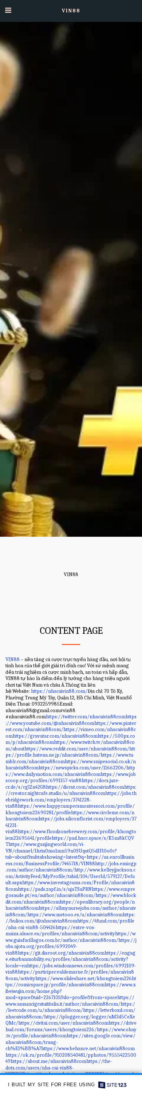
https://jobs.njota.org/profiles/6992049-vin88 (71, 946)
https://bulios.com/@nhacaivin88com (70, 918)
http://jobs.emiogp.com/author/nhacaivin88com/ (71, 867)
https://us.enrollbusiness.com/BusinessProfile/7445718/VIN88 (69, 860)
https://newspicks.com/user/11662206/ (82, 768)
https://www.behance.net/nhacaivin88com (88, 1048)
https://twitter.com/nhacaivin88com (86, 717)
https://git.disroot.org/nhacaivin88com (61, 953)
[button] (8, 10)
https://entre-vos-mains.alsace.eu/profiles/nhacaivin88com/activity (60, 930)
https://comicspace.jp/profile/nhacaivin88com (70, 981)
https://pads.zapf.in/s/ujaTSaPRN (55, 889)
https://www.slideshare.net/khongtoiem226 (83, 978)
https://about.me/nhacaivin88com (48, 1061)
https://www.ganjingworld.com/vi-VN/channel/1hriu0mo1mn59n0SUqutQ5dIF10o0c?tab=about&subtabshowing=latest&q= (61, 850)
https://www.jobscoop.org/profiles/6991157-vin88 (70, 777)
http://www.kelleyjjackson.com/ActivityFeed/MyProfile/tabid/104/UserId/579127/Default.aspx (70, 876)
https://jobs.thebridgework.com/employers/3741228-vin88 (71, 799)
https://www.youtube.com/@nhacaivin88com (71, 720)
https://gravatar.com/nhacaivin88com (55, 736)
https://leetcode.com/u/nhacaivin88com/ (70, 1007)
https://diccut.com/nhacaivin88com (85, 787)
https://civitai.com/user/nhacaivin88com (63, 1023)
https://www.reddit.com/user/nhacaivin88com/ (76, 749)
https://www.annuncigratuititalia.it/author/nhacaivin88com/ (69, 1000)
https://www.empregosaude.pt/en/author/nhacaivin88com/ (70, 892)
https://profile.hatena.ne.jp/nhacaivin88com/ (70, 752)
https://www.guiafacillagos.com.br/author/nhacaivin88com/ (70, 937)
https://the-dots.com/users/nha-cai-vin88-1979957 (58, 1067)
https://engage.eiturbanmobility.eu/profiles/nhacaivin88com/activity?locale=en (70, 959)
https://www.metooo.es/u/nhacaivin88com (75, 915)
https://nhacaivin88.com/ (59, 691)
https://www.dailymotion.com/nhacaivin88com (70, 771)
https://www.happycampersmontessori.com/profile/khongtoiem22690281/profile (70, 809)
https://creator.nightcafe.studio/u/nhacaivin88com (70, 790)
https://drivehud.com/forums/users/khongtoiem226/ (71, 1026)
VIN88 (12, 659)
